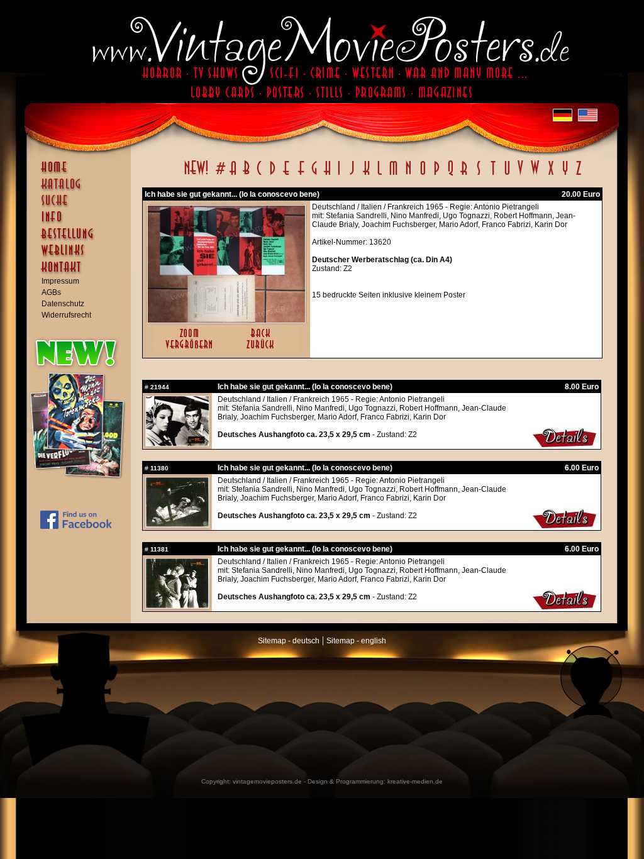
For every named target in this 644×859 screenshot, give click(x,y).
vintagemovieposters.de (267, 781)
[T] (493, 174)
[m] (393, 174)
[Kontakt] (81, 273)
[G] (314, 174)
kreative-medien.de (415, 781)
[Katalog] (81, 189)
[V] (519, 174)
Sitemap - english (356, 640)
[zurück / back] (262, 349)
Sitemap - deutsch (288, 640)
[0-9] (219, 174)
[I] (339, 174)
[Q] (450, 174)
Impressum (60, 281)
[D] (272, 174)
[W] (534, 174)
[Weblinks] (81, 256)
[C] (259, 174)
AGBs (51, 292)
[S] (478, 174)
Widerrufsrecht (66, 315)
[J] (351, 174)
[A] (233, 174)
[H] (327, 174)
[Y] (565, 174)
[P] (436, 174)
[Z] (578, 174)
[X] (550, 174)
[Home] (81, 173)
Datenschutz (63, 303)
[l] (380, 174)
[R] (464, 174)
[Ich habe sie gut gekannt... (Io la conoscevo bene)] (226, 320)
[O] (423, 174)
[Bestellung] (81, 239)
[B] (246, 174)
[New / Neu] (196, 174)
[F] (301, 174)
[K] (366, 174)
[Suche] (81, 205)
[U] (506, 174)
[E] (286, 174)
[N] (408, 174)
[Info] (81, 222)
